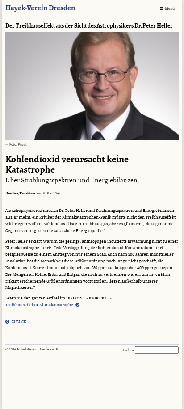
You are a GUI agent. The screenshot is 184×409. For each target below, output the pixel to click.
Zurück (19, 321)
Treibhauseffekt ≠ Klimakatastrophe (39, 304)
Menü (170, 9)
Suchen (129, 350)
